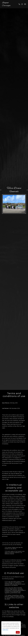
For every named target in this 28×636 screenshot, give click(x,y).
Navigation (25, 4)
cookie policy (5, 629)
